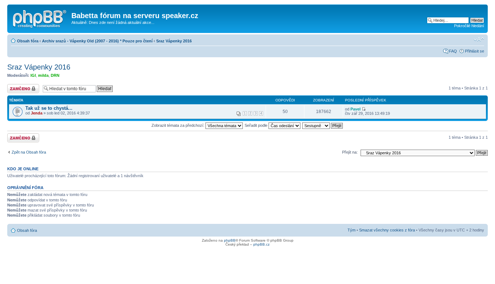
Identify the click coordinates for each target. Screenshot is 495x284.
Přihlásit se (474, 51)
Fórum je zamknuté (16, 88)
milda (43, 75)
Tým (351, 230)
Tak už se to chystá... (48, 108)
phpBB (230, 240)
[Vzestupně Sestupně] (323, 125)
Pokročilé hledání (469, 26)
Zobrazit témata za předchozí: (178, 125)
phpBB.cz (261, 244)
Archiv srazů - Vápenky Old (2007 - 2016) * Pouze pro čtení (97, 41)
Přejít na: (350, 152)
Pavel (355, 109)
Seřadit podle (257, 125)
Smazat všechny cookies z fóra (387, 230)
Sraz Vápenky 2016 (174, 41)
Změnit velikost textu (479, 39)
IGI (33, 75)
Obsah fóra (27, 41)
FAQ (453, 51)
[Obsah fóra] (40, 17)
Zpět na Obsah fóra (29, 152)
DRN (55, 75)
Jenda (36, 113)
